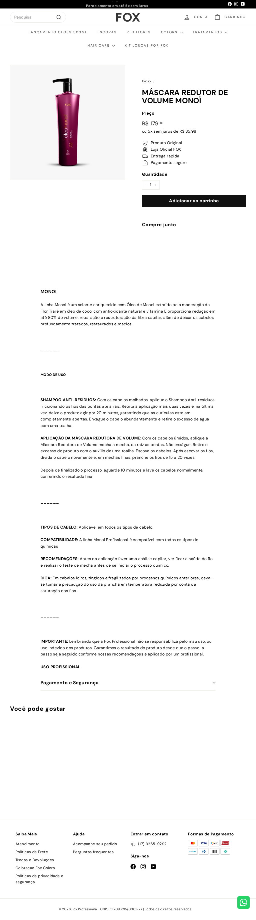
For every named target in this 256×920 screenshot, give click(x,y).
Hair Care (99, 45)
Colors (170, 32)
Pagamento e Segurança (69, 682)
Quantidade (154, 174)
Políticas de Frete (32, 851)
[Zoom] (67, 122)
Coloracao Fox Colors (35, 867)
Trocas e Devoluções (35, 859)
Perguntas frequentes (93, 851)
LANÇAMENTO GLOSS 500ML (58, 32)
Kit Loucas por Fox (146, 45)
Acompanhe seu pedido (95, 843)
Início (146, 81)
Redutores (139, 32)
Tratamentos (208, 32)
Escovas (107, 32)
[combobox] (38, 17)
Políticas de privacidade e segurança (39, 878)
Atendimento (28, 843)
